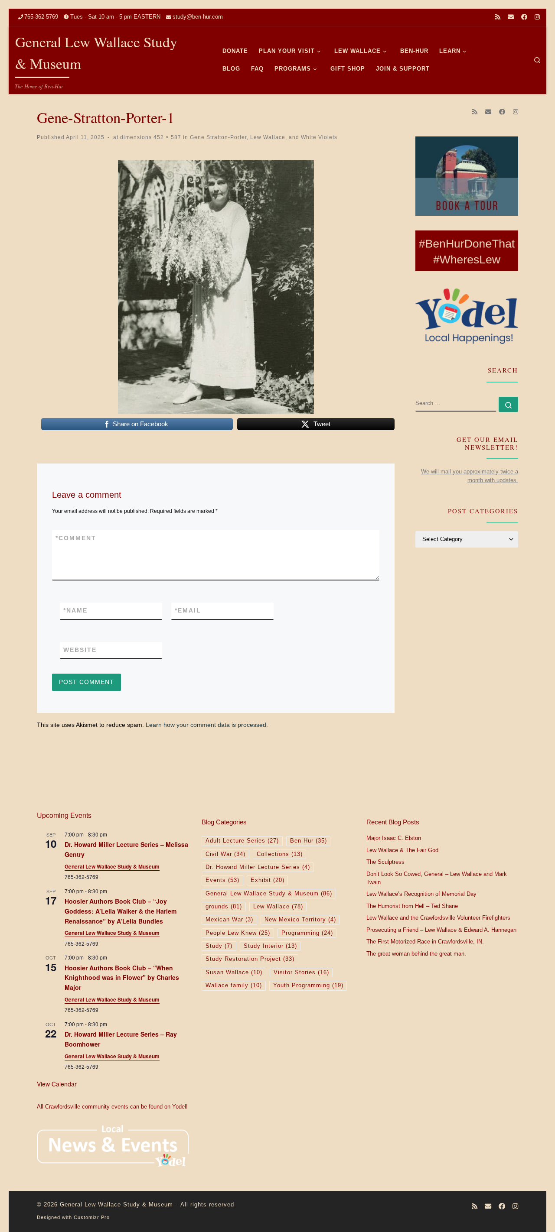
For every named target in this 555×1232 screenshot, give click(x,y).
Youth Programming (308, 985)
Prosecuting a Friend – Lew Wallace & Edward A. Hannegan (441, 930)
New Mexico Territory (300, 920)
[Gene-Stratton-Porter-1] (216, 287)
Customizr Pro (92, 1217)
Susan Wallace (234, 972)
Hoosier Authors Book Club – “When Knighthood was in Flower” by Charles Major (122, 977)
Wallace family (234, 985)
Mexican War (229, 920)
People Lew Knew (238, 933)
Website (80, 649)
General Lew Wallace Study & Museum (112, 866)
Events (222, 880)
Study (219, 946)
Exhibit (267, 880)
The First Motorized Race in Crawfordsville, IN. (425, 942)
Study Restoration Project (250, 959)
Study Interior (270, 946)
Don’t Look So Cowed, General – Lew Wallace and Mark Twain (436, 878)
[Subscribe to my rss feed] (497, 17)
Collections (280, 854)
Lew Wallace (278, 907)
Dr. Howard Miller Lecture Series (258, 867)
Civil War (225, 854)
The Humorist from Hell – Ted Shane (412, 906)
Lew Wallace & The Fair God (402, 850)
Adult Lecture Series (242, 841)
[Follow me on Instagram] (537, 17)
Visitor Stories (301, 972)
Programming (307, 933)
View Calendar (57, 1084)
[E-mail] (511, 17)
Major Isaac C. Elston (393, 838)
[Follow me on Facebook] (524, 17)
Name (75, 610)
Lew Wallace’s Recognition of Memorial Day (421, 894)
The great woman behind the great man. (416, 954)
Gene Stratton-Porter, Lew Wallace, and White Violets (262, 137)
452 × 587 (166, 137)
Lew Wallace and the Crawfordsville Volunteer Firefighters (438, 918)
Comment (76, 538)
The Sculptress (385, 862)
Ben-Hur (308, 841)
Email (188, 610)
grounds (224, 907)
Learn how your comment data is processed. (207, 724)
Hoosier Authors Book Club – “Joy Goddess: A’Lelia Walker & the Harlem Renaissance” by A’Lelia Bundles (120, 911)
